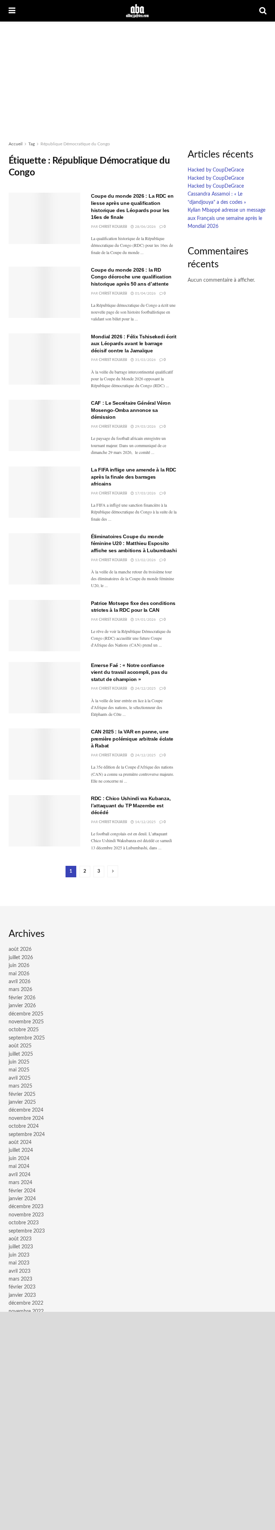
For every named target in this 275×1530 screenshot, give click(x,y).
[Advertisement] (137, 75)
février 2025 (22, 1094)
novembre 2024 (26, 1118)
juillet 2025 (21, 1054)
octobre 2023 (24, 1222)
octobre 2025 (24, 1029)
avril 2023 (19, 1271)
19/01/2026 (145, 619)
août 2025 (20, 1045)
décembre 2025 (26, 1014)
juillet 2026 (21, 957)
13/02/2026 (145, 560)
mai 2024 (19, 1166)
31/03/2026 (145, 360)
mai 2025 (19, 1070)
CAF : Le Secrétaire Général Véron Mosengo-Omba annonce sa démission (131, 410)
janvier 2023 (22, 1295)
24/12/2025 (145, 688)
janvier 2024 (22, 1198)
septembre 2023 (27, 1231)
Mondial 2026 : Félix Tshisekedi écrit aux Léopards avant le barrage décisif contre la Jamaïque (134, 343)
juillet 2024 (21, 1150)
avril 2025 (19, 1078)
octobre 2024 (24, 1126)
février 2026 (22, 997)
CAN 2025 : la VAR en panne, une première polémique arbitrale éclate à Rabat (132, 738)
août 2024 (20, 1142)
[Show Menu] (12, 11)
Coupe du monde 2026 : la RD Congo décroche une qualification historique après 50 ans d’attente (131, 277)
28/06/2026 (145, 227)
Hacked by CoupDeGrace (216, 170)
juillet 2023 (21, 1246)
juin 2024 (19, 1158)
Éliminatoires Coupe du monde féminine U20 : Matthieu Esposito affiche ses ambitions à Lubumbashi (134, 543)
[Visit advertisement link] (137, 1421)
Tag (31, 144)
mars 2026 (20, 989)
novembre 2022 (26, 1311)
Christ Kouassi (113, 227)
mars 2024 (20, 1182)
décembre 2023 (26, 1206)
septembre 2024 (27, 1134)
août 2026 (20, 949)
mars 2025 (20, 1086)
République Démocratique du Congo (75, 144)
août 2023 (20, 1239)
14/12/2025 (145, 822)
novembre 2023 (26, 1214)
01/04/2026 (145, 293)
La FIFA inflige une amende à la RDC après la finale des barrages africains (133, 477)
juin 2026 (19, 965)
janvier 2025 (22, 1102)
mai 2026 (19, 973)
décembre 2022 (26, 1303)
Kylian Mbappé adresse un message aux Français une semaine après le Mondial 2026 (226, 218)
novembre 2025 (26, 1021)
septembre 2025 (27, 1038)
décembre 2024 (26, 1110)
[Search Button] (262, 11)
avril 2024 (19, 1174)
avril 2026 (19, 981)
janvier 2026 (22, 1005)
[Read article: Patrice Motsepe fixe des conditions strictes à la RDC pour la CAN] (44, 625)
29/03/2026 (145, 426)
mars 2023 (20, 1279)
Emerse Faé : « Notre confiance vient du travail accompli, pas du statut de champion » (129, 672)
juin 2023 (19, 1255)
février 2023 (22, 1287)
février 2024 (22, 1190)
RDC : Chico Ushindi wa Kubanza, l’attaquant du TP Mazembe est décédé (130, 805)
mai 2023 (19, 1263)
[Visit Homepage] (137, 11)
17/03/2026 (145, 493)
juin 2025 (19, 1062)
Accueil (16, 144)
